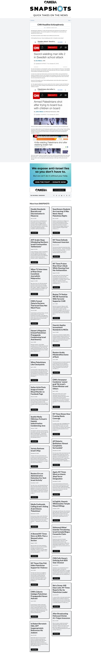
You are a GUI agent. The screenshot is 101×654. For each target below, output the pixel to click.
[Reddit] (59, 195)
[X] (56, 195)
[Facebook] (54, 195)
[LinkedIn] (61, 195)
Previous (32, 20)
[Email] (69, 195)
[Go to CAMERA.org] (50, 190)
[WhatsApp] (64, 195)
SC (45, 27)
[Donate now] (50, 163)
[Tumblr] (66, 195)
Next (69, 20)
